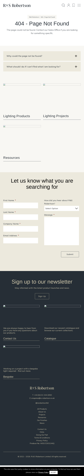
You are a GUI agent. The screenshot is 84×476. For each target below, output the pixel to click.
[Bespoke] (21, 362)
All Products (42, 409)
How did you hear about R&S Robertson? (58, 202)
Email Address (11, 235)
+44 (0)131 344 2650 (43, 395)
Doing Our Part (42, 435)
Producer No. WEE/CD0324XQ (42, 443)
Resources (42, 417)
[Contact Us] (21, 323)
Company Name (12, 224)
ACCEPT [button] (53, 472)
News (42, 423)
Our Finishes (42, 420)
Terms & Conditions (42, 438)
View (22, 101)
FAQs (42, 432)
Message (49, 215)
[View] (62, 323)
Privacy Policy (42, 440)
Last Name (9, 212)
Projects (42, 414)
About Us (42, 412)
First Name (9, 200)
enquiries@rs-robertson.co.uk (43, 398)
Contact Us (42, 429)
